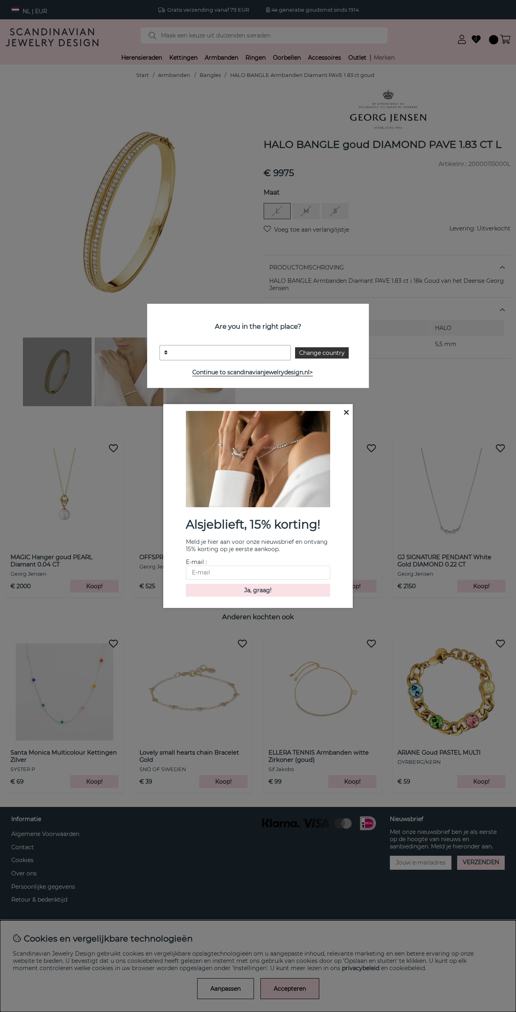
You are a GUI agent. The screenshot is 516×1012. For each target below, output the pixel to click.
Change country (322, 353)
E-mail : (196, 562)
